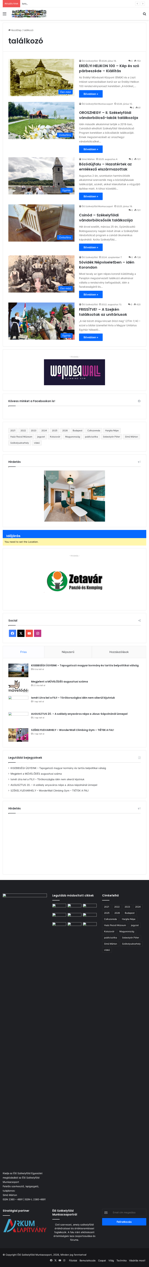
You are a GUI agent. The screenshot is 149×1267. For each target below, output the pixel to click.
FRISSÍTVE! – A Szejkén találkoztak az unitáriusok (103, 312)
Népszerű (68, 652)
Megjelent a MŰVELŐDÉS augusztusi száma (59, 681)
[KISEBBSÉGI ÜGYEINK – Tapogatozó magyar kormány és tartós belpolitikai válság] (18, 670)
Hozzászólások (119, 652)
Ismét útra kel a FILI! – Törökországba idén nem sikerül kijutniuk (58, 3)
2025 (54, 430)
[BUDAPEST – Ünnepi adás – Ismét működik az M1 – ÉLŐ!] (59, 917)
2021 (12, 430)
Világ (111, 1260)
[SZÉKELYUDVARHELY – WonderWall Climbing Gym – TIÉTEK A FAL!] (18, 735)
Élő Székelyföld (90, 60)
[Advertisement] (74, 842)
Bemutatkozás (88, 1260)
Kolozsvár (55, 436)
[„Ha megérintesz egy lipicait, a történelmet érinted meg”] (90, 1058)
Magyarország (72, 436)
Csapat (102, 1260)
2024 (44, 430)
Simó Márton (88, 159)
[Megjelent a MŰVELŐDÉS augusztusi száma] (18, 686)
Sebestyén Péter (111, 436)
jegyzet (41, 436)
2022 (23, 430)
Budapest (77, 430)
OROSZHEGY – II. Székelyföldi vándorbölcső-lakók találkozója (108, 115)
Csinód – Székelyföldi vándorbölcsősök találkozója (106, 218)
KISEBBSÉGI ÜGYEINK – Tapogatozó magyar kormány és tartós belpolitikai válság (85, 665)
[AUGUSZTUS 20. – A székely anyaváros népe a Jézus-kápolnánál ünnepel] (18, 719)
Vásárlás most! (137, 1260)
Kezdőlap (16, 30)
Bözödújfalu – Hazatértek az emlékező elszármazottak (105, 167)
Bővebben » (91, 93)
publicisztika (91, 436)
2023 (33, 430)
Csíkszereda (93, 430)
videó (37, 442)
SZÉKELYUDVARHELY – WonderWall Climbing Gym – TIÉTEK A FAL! (72, 730)
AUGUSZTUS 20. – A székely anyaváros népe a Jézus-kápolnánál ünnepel (79, 714)
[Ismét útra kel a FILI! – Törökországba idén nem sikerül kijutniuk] (18, 702)
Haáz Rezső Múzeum (21, 436)
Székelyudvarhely (19, 442)
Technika (121, 1260)
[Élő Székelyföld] (29, 13)
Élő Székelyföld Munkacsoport (97, 103)
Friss (23, 652)
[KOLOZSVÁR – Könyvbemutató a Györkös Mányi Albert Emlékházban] (74, 926)
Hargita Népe (112, 430)
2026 (65, 430)
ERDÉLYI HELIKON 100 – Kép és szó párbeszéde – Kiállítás (109, 68)
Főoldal (73, 1260)
